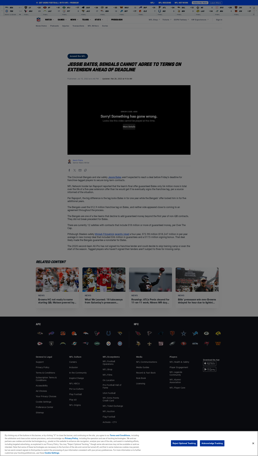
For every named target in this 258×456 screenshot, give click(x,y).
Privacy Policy (71, 438)
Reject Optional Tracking (184, 443)
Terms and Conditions (120, 435)
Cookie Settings (52, 453)
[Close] (253, 443)
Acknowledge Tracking (212, 443)
